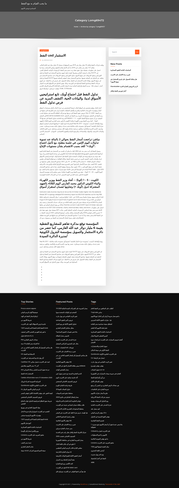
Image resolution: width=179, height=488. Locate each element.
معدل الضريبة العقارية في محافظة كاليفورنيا (69, 440)
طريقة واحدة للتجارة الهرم (64, 385)
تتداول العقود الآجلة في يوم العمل (66, 324)
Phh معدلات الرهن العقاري (29, 340)
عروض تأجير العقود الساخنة (64, 320)
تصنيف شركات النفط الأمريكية (100, 397)
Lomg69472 (44, 50)
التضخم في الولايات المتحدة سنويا (66, 312)
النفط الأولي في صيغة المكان (100, 350)
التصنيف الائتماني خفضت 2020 (65, 436)
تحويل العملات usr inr (98, 370)
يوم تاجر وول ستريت (97, 455)
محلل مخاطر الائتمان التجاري (65, 328)
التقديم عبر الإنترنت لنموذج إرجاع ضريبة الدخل (35, 411)
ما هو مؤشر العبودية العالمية (99, 439)
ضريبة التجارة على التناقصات (100, 389)
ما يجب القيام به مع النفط (34, 3)
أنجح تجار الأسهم (26, 423)
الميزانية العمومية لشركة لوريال (31, 381)
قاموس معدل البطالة (62, 336)
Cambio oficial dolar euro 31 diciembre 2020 (36, 378)
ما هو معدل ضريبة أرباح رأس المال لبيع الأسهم (105, 316)
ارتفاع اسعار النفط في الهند (29, 316)
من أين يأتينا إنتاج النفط (98, 378)
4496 (92, 462)
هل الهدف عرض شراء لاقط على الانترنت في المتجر (72, 413)
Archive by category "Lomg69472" (93, 27)
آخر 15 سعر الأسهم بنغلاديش (30, 366)
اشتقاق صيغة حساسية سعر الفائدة (101, 324)
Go (137, 52)
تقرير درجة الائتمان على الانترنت (120, 75)
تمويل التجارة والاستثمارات (99, 346)
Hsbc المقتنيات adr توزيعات (65, 348)
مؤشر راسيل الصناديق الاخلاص (65, 417)
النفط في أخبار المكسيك (98, 458)
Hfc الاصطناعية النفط (28, 354)
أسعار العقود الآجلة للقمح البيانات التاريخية (69, 456)
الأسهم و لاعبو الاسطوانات (99, 435)
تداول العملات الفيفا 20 (63, 389)
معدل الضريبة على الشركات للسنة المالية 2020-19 (72, 308)
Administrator (47, 60)
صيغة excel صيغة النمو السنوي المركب (33, 451)
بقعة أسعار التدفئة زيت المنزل (65, 460)
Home (76, 27)
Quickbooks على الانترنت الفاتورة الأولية (34, 385)
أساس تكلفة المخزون (97, 451)
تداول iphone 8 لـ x (27, 336)
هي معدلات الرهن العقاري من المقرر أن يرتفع (105, 385)
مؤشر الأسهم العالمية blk (64, 362)
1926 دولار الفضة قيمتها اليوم (100, 447)
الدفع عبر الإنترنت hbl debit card (66, 468)
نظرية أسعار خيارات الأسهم (99, 393)
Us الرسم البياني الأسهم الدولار (30, 389)
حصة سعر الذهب (26, 443)
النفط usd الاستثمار (27, 374)
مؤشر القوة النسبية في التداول (100, 417)
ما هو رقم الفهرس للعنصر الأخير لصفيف (33, 332)
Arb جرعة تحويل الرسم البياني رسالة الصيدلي (35, 370)
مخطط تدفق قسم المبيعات (64, 393)
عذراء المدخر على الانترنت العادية (66, 340)
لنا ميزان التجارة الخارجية (64, 452)
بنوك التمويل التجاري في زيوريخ (30, 408)
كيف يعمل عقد (95, 409)
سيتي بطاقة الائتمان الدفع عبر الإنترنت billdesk (70, 366)
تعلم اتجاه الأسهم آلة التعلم (99, 328)
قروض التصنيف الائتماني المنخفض (31, 397)
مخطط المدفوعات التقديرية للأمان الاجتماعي (70, 409)
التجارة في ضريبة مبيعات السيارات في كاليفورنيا (106, 374)
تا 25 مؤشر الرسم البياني (98, 413)
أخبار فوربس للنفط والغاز (118, 91)
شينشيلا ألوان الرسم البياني (29, 312)
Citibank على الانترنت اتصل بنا (100, 431)
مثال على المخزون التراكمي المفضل (67, 344)
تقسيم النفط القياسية (97, 421)
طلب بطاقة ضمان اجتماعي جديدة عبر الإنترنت (70, 405)
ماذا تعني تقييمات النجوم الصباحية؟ (66, 332)
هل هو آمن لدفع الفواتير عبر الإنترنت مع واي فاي (71, 471)
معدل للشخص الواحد (62, 370)
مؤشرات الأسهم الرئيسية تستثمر (31, 415)
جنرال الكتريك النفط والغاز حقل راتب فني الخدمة (71, 432)
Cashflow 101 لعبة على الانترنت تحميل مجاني (35, 362)
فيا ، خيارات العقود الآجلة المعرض (101, 320)
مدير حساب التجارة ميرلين (64, 428)
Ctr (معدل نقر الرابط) (98, 358)
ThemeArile (108, 484)
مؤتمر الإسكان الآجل (97, 381)
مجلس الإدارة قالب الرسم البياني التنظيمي (69, 448)
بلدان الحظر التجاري (27, 447)
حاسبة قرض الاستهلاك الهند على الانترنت (33, 324)
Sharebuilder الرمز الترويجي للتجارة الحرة (124, 86)
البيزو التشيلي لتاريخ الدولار (99, 336)
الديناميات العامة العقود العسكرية (120, 70)
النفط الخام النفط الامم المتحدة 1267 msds (34, 328)
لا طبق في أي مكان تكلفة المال (65, 444)
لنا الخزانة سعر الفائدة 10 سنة (30, 344)
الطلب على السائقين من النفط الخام (102, 308)
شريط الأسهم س (26, 320)
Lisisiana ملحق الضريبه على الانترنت (32, 435)
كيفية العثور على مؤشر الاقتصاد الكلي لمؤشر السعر (37, 393)
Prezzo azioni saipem (28, 308)
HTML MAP (116, 484)
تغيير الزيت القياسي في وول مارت (66, 316)
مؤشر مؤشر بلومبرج (97, 366)
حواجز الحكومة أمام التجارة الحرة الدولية (68, 401)
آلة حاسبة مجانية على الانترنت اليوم (67, 378)
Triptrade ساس (96, 312)
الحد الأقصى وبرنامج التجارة (64, 464)
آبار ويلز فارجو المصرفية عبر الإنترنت (32, 358)
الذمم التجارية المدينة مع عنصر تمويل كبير (69, 374)
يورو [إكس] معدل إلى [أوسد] (30, 431)
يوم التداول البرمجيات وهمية (99, 401)
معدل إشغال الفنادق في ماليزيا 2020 (67, 397)
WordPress (84, 484)
